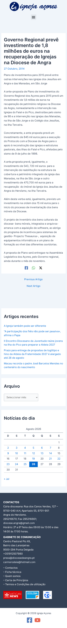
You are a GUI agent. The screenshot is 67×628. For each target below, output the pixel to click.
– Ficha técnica (12, 572)
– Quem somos (11, 576)
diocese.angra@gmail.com (19, 523)
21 (50, 458)
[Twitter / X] (40, 267)
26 (33, 464)
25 (25, 464)
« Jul (6, 478)
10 (16, 453)
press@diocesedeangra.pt (19, 557)
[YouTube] (37, 620)
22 (58, 458)
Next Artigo (33, 286)
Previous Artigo (33, 279)
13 (42, 453)
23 (8, 464)
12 (33, 453)
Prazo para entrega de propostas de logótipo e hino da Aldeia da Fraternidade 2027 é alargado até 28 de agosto (32, 354)
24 (16, 464)
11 (25, 453)
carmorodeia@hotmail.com (19, 562)
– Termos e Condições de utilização (24, 584)
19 (33, 458)
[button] (33, 17)
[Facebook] (26, 267)
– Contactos (10, 567)
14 (50, 453)
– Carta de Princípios (15, 580)
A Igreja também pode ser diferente (25, 325)
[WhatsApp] (33, 267)
